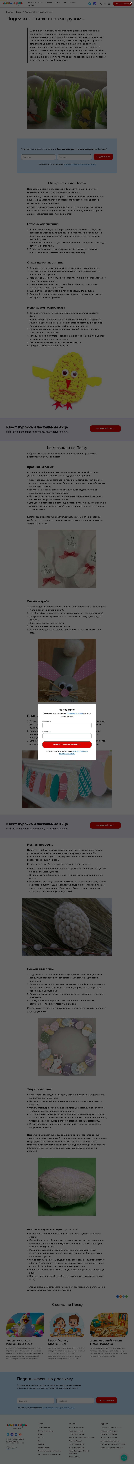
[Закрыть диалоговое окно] (130, 3)
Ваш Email (46, 731)
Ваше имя (46, 721)
